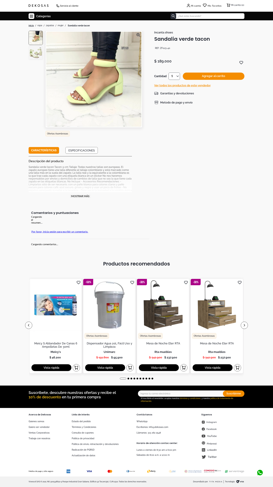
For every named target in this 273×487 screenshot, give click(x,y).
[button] (94, 79)
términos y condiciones (190, 398)
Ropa (39, 25)
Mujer (61, 25)
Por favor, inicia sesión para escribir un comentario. (59, 231)
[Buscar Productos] (173, 16)
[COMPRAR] (76, 367)
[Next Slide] (244, 325)
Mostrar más (80, 196)
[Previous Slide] (28, 325)
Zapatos (50, 25)
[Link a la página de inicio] (31, 25)
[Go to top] (259, 467)
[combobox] (207, 16)
